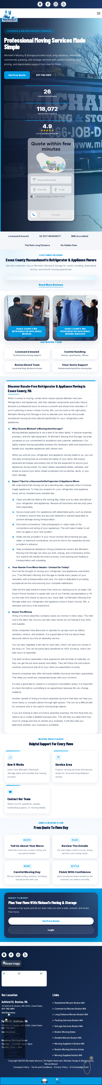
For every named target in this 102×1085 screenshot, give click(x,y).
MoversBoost (51, 1064)
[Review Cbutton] (44, 1081)
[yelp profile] (63, 4)
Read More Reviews (51, 284)
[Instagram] (56, 4)
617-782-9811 (43, 75)
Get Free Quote (17, 75)
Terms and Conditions (41, 1067)
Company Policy (21, 1067)
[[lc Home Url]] (10, 16)
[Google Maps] (40, 4)
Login (51, 930)
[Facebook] (48, 4)
